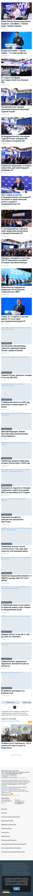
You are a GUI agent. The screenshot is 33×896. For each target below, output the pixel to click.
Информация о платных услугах (8, 824)
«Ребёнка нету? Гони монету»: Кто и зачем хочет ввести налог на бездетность (16, 745)
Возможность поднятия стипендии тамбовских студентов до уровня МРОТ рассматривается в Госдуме (15, 490)
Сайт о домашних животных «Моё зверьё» (11, 848)
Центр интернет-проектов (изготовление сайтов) (13, 851)
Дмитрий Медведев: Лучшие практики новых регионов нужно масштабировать (14, 433)
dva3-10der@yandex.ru (12, 776)
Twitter (17, 795)
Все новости (4, 812)
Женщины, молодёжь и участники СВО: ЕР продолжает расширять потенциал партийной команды (15, 260)
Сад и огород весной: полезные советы (10, 816)
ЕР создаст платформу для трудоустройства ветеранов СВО (14, 80)
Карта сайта (4, 809)
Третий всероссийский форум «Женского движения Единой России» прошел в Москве (13, 348)
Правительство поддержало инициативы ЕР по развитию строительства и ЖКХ (13, 289)
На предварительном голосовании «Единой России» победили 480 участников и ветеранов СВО (15, 138)
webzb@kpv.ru (7, 788)
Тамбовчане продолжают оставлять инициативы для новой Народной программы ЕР (16, 168)
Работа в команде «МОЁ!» (7, 820)
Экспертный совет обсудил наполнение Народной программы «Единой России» (15, 109)
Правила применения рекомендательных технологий (13, 844)
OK (16, 889)
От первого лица (6, 19)
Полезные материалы (6, 828)
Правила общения (5, 836)
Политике (12, 883)
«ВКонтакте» (13, 795)
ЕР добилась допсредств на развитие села (13, 692)
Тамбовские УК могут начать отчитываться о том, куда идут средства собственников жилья (14, 548)
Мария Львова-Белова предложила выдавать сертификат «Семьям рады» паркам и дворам (16, 23)
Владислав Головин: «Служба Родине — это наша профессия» (14, 52)
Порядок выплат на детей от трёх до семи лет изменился (15, 635)
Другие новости (5, 832)
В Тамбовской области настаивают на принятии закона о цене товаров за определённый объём (15, 607)
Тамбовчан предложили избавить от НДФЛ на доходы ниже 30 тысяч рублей (16, 578)
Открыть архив (27, 702)
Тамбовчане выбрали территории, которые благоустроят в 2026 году (16, 462)
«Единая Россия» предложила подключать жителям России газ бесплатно (15, 663)
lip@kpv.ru (6, 791)
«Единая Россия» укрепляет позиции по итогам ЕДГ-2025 (16, 376)
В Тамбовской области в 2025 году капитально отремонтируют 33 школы (15, 404)
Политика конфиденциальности (8, 840)
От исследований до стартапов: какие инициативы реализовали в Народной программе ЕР (14, 231)
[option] (16, 738)
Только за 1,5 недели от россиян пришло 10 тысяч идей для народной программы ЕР (14, 319)
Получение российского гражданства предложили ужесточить (12, 519)
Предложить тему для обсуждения (10, 721)
